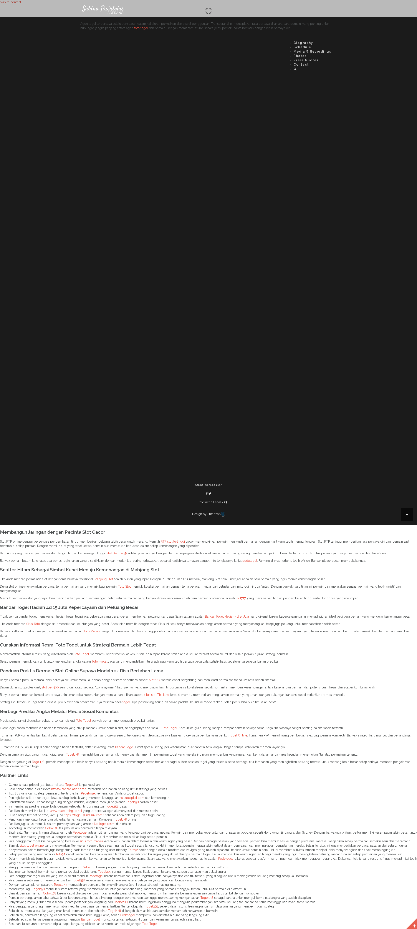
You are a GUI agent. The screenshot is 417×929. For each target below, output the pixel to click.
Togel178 (72, 754)
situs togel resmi (103, 824)
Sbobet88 (121, 902)
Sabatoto (89, 867)
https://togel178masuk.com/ (84, 815)
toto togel (141, 28)
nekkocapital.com (131, 797)
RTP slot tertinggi (173, 541)
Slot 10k (154, 680)
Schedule (302, 47)
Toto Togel (81, 654)
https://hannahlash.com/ (68, 789)
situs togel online (32, 845)
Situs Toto (33, 624)
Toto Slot (124, 586)
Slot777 (240, 598)
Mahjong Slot (103, 579)
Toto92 (133, 850)
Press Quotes (306, 60)
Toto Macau (91, 631)
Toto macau (100, 661)
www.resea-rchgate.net (66, 811)
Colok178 (51, 828)
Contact (301, 64)
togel (126, 702)
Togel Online (238, 735)
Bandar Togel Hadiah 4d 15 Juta (227, 616)
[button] (295, 69)
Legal (217, 502)
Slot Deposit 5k (116, 553)
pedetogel (249, 560)
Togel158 (132, 802)
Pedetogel (88, 793)
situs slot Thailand (156, 694)
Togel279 (104, 871)
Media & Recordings (312, 51)
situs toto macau (91, 841)
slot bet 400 (50, 687)
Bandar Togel (124, 747)
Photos (300, 56)
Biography (303, 43)
